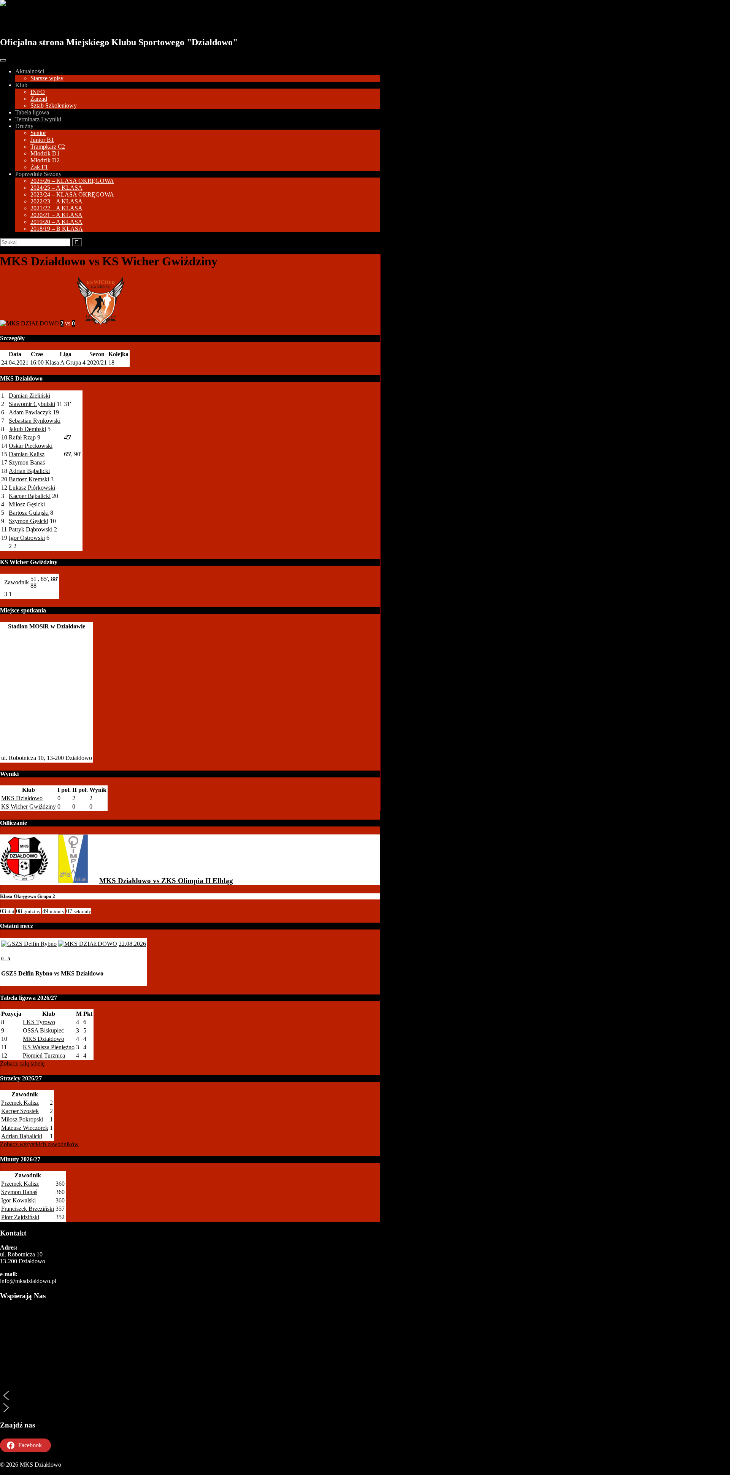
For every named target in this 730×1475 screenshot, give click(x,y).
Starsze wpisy (46, 78)
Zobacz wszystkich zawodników (39, 1144)
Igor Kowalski (18, 1200)
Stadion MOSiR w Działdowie (46, 626)
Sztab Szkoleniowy (53, 105)
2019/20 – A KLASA (56, 222)
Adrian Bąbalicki (29, 471)
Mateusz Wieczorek (24, 1127)
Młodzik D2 (45, 160)
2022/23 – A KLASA (56, 201)
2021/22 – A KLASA (56, 208)
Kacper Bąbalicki (30, 496)
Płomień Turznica (44, 1055)
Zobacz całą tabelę (22, 1063)
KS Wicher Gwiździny (28, 806)
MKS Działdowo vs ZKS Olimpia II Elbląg (166, 881)
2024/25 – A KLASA (56, 187)
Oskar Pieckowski (30, 445)
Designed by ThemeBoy (29, 1471)
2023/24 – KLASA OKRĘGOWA (72, 194)
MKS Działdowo (43, 22)
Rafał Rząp (22, 437)
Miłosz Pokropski (22, 1119)
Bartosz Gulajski (29, 512)
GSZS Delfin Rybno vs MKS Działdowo (52, 973)
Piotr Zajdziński (20, 1217)
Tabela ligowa (32, 112)
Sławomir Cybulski (32, 404)
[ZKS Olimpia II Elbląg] (73, 881)
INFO (37, 92)
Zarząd (38, 98)
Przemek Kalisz (20, 1102)
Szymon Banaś (27, 462)
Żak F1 (39, 167)
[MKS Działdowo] (24, 881)
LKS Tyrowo (39, 1022)
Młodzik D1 (45, 153)
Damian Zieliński (29, 395)
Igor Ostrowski (27, 537)
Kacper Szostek (20, 1111)
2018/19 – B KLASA (56, 228)
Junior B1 (42, 139)
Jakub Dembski (27, 429)
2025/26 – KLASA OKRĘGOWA (72, 181)
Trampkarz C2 (47, 146)
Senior (38, 133)
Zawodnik (16, 582)
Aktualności (29, 71)
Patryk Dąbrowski (30, 529)
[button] (190, 1395)
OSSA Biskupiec (43, 1030)
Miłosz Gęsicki (27, 504)
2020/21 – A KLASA (56, 215)
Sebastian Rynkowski (34, 420)
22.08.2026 (132, 944)
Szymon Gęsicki (28, 521)
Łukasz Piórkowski (32, 487)
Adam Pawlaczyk (30, 412)
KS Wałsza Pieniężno (49, 1047)
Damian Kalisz (26, 454)
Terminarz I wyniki (38, 119)
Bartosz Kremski (29, 479)
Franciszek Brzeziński (27, 1208)
